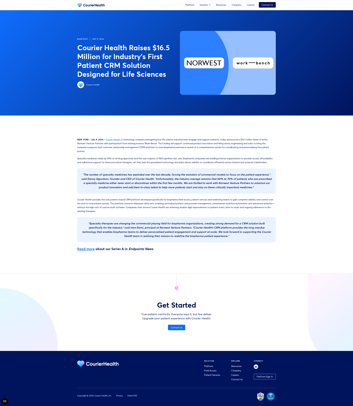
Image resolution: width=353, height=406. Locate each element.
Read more (86, 249)
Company (236, 4)
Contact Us (267, 4)
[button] (205, 5)
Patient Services (212, 375)
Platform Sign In (265, 376)
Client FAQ (132, 395)
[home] (91, 5)
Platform (189, 4)
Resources (221, 4)
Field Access (210, 370)
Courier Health (113, 139)
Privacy (119, 395)
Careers (251, 4)
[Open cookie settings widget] (4, 401)
